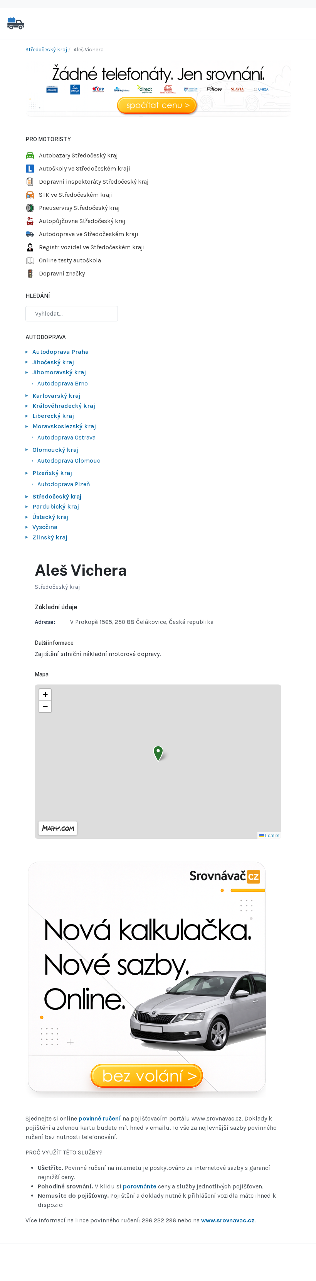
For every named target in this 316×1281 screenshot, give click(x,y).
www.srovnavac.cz (227, 1220)
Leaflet (271, 835)
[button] (158, 754)
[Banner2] (145, 980)
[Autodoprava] (15, 23)
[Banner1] (158, 88)
